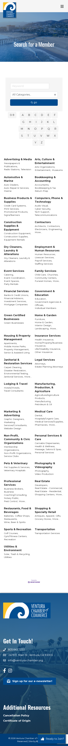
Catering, (9, 274)
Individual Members (45, 308)
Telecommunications (46, 215)
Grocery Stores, (43, 519)
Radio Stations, (12, 169)
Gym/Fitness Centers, (15, 536)
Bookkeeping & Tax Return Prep (45, 189)
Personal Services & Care (48, 437)
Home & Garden (45, 315)
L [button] (54, 121)
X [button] (55, 135)
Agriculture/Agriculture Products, (47, 396)
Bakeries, (9, 516)
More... (38, 232)
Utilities (8, 557)
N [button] (29, 128)
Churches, (52, 274)
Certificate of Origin (17, 720)
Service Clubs (11, 456)
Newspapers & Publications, (12, 165)
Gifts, (58, 516)
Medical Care (44, 411)
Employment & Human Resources (47, 248)
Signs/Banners (12, 215)
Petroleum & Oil (43, 404)
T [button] (28, 135)
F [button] (55, 115)
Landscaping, (42, 328)
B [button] (29, 115)
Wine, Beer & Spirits (14, 522)
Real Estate (42, 481)
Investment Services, (15, 301)
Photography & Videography (45, 465)
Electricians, (41, 229)
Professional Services (12, 483)
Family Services (45, 270)
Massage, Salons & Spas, (48, 449)
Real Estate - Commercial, (48, 488)
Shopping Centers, (45, 494)
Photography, (42, 471)
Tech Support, (42, 212)
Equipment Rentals (14, 239)
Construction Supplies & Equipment (13, 226)
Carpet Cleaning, (13, 367)
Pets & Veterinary (16, 463)
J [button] (41, 121)
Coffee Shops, (22, 516)
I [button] (36, 121)
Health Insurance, (44, 339)
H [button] (30, 121)
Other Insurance (44, 352)
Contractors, (53, 226)
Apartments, (10, 343)
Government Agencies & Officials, (48, 303)
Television (26, 169)
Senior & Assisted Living (17, 352)
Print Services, (11, 209)
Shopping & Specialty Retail (45, 510)
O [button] (35, 128)
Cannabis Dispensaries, (47, 443)
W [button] (48, 135)
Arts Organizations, (45, 167)
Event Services (14, 270)
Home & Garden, (44, 322)
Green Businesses (14, 323)
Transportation (45, 529)
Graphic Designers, (14, 419)
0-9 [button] (12, 115)
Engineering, (55, 229)
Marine (8, 191)
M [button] (22, 128)
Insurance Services (48, 335)
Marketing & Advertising (12, 413)
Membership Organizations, (11, 448)
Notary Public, (11, 498)
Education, (40, 298)
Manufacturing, (43, 401)
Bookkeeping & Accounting (45, 179)
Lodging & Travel (16, 383)
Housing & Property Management (17, 337)
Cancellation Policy (16, 715)
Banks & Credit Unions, (16, 295)
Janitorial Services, (13, 376)
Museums (57, 170)
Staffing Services (44, 263)
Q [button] (49, 128)
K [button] (48, 121)
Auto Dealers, (11, 184)
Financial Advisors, (14, 298)
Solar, (7, 554)
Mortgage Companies (16, 304)
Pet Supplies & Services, (17, 467)
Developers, (41, 485)
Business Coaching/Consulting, (15, 493)
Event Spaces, (11, 281)
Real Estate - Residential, (48, 491)
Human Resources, (45, 254)
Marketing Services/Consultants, (15, 424)
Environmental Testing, (16, 373)
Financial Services (16, 291)
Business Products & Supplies (18, 200)
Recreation (10, 539)
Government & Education (45, 293)
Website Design (12, 428)
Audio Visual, (41, 205)
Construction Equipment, (17, 233)
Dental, (39, 415)
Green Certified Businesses (14, 317)
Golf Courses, (11, 533)
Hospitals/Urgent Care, (47, 418)
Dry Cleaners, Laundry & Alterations (13, 250)
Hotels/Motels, (12, 387)
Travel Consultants (13, 390)
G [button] (23, 121)
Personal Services (44, 452)
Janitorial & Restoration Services (18, 361)
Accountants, (42, 184)
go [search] (35, 102)
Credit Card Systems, (15, 205)
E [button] (48, 115)
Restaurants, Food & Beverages (17, 510)
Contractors (43, 222)
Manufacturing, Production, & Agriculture (45, 387)
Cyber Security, (43, 209)
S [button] (22, 135)
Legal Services (45, 359)
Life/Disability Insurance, (48, 349)
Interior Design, (43, 325)
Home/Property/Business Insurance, (48, 344)
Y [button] (35, 142)
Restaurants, (10, 519)
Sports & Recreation (17, 529)
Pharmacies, (41, 425)
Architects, (40, 226)
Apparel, (50, 516)
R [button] (55, 128)
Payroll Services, (43, 260)
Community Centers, (46, 278)
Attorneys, (40, 363)
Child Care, (40, 274)
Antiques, (40, 516)
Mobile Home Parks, (15, 346)
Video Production (44, 474)
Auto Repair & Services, (16, 188)
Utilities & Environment (13, 548)
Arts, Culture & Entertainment (45, 161)
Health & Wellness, (45, 446)
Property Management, (16, 349)
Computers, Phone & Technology (49, 200)
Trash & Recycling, (20, 554)
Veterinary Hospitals (14, 470)
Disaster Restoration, (15, 370)
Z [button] (42, 142)
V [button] (41, 135)
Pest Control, (11, 501)
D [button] (42, 115)
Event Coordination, (14, 278)
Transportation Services (47, 533)
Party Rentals (11, 284)
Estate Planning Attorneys (49, 366)
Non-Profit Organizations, (17, 453)
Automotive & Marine (13, 179)
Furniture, (40, 319)
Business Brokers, (13, 488)
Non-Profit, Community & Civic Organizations (17, 439)
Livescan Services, (44, 257)
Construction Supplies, (16, 236)
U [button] (35, 135)
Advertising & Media (18, 159)
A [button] (23, 115)
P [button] (42, 128)
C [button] (35, 115)
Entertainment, (43, 170)
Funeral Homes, (43, 281)
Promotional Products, (16, 212)
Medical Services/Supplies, (49, 421)
